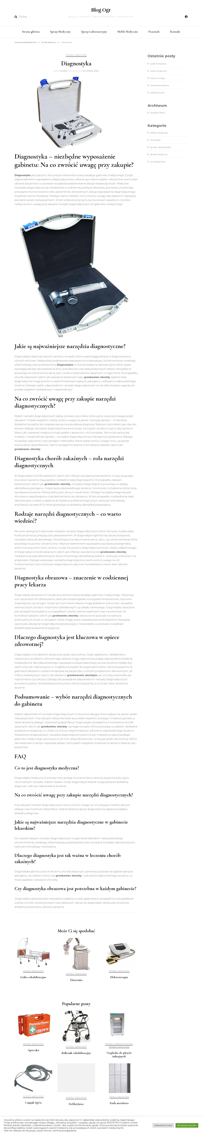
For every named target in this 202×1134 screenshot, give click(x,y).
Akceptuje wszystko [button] (187, 1125)
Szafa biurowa (157, 92)
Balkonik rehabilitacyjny (76, 1053)
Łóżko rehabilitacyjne (33, 977)
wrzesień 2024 (157, 112)
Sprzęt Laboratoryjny (94, 31)
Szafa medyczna (158, 71)
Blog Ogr (101, 10)
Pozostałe (154, 31)
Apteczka (33, 1050)
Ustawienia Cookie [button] (163, 1125)
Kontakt (175, 31)
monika (63, 71)
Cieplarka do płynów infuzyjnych (119, 1054)
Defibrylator (76, 1104)
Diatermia (76, 980)
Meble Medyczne (128, 31)
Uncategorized (157, 161)
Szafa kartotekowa (159, 85)
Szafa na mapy (157, 78)
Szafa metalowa (119, 1103)
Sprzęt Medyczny (60, 31)
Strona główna (31, 31)
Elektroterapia (119, 977)
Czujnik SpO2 (33, 1103)
